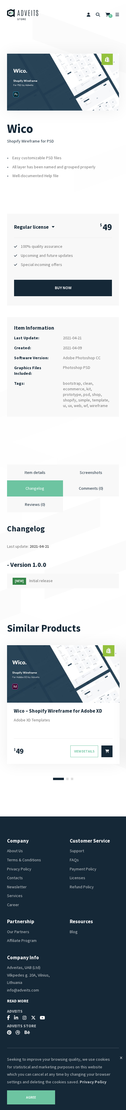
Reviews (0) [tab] (35, 504)
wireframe (99, 405)
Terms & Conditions (24, 859)
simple (84, 400)
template (100, 400)
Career (13, 904)
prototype (72, 394)
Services (15, 895)
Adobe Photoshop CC (82, 357)
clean (87, 383)
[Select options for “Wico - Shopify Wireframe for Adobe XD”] (107, 751)
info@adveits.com (23, 990)
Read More (17, 1001)
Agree (31, 1097)
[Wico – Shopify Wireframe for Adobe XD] (63, 674)
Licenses (77, 877)
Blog (74, 931)
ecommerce (73, 389)
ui (64, 405)
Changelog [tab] (34, 488)
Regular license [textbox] (31, 227)
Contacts (15, 877)
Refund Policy (82, 886)
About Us (15, 850)
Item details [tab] (35, 472)
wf (86, 405)
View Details (84, 751)
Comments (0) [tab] (91, 488)
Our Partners (18, 931)
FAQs (74, 859)
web (77, 405)
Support (77, 850)
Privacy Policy (19, 869)
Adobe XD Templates (32, 720)
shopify (69, 400)
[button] (58, 779)
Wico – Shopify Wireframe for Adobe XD (58, 711)
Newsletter (17, 886)
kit (88, 389)
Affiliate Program (22, 940)
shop (96, 394)
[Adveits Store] (22, 14)
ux (70, 405)
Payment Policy (83, 869)
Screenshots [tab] (91, 472)
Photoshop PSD (76, 367)
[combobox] (34, 227)
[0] (107, 14)
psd (86, 394)
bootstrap (72, 383)
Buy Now (63, 287)
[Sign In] (88, 14)
